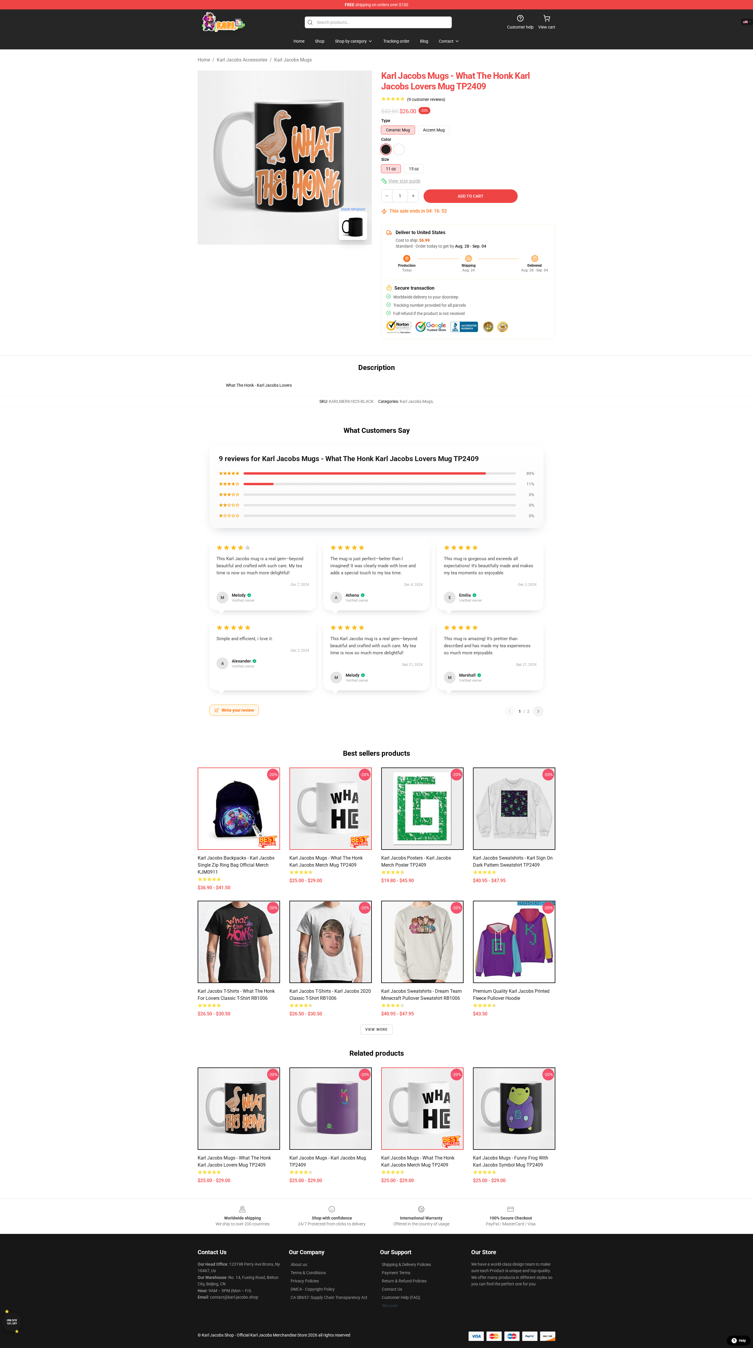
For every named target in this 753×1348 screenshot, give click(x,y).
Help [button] (742, 1341)
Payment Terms (396, 1272)
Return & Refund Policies (404, 1281)
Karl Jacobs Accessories (242, 60)
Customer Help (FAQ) (401, 1297)
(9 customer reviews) (426, 99)
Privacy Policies (305, 1281)
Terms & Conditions (308, 1272)
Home (204, 60)
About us (299, 1264)
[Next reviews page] (538, 711)
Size (385, 159)
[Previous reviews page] (509, 711)
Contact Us (392, 1289)
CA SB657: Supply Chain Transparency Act (329, 1297)
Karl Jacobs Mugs (293, 60)
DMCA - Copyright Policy (313, 1289)
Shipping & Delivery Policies (406, 1264)
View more (376, 1029)
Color (386, 139)
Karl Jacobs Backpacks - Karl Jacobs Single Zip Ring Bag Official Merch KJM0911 (236, 865)
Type (385, 120)
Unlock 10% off (12, 1322)
